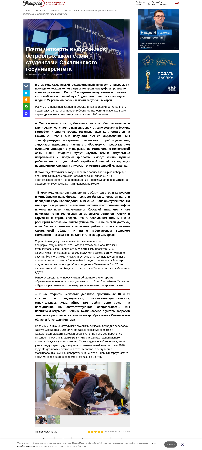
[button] (126, 389)
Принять (171, 444)
